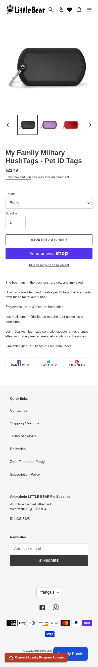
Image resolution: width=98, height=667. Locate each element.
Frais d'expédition (18, 177)
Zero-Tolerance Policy (27, 462)
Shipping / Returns (24, 423)
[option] (27, 124)
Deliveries (18, 449)
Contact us (18, 410)
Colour (10, 194)
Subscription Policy (25, 474)
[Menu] (89, 9)
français (47, 592)
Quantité (11, 213)
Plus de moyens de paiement (49, 265)
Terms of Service (23, 436)
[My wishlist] (70, 9)
